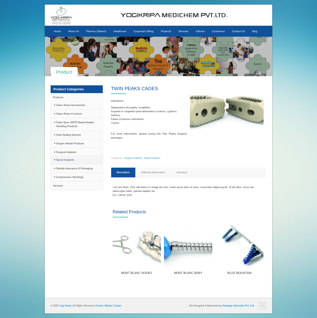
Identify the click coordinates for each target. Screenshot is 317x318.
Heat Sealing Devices (68, 134)
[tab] (123, 172)
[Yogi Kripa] (61, 15)
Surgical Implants (133, 158)
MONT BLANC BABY (188, 272)
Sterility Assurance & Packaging (74, 168)
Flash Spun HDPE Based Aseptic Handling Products (75, 124)
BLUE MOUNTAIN (239, 272)
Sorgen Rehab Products (70, 143)
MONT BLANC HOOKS (136, 272)
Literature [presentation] (181, 172)
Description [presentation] (123, 172)
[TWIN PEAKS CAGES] (227, 109)
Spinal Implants (152, 158)
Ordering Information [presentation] (153, 172)
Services (58, 185)
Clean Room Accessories (70, 105)
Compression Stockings (69, 177)
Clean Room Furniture (69, 113)
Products (58, 97)
